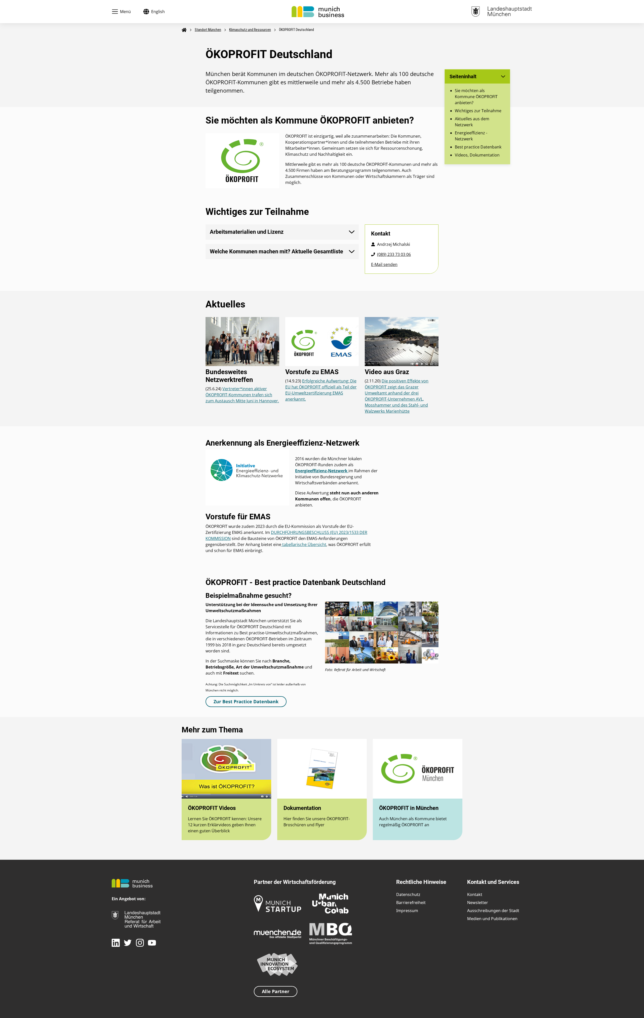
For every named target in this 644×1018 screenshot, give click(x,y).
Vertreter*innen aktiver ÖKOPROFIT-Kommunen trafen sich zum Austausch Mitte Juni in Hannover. (242, 395)
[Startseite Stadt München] (501, 11)
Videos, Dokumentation (477, 155)
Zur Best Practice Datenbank (246, 701)
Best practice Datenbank (478, 147)
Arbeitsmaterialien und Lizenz (247, 232)
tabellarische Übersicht (303, 544)
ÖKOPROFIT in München (408, 808)
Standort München (208, 30)
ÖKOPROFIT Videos (212, 808)
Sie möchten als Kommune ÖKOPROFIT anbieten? (476, 96)
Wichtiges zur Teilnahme (478, 110)
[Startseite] (318, 11)
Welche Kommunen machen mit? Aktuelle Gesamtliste (276, 251)
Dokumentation (302, 808)
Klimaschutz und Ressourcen (250, 30)
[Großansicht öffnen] (381, 633)
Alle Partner (275, 991)
